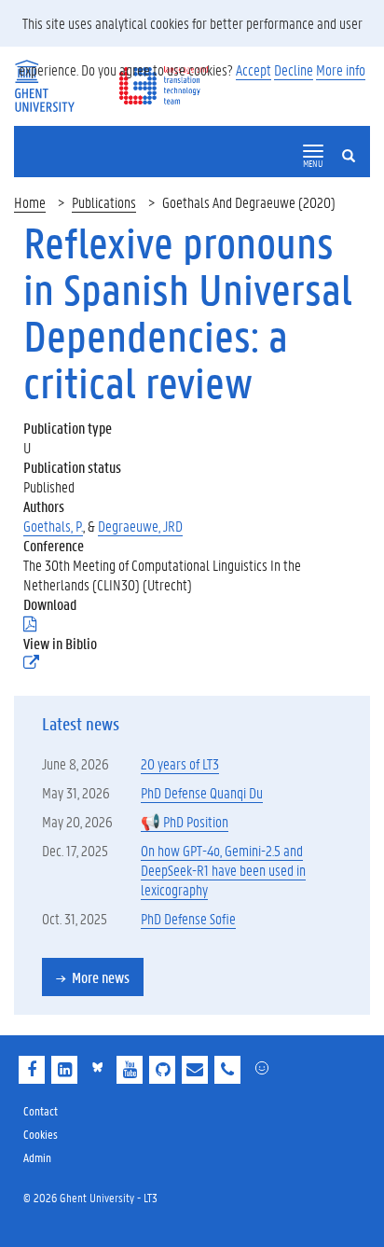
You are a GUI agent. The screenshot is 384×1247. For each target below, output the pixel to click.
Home (30, 202)
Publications (104, 202)
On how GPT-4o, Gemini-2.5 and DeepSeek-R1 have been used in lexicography (223, 869)
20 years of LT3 (180, 763)
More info (340, 69)
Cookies (40, 1134)
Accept (253, 69)
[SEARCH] (356, 140)
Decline (293, 69)
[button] (313, 151)
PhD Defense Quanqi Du (202, 792)
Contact (40, 1110)
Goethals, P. (53, 525)
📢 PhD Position (184, 821)
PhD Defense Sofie (188, 918)
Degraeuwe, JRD (140, 525)
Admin (37, 1157)
